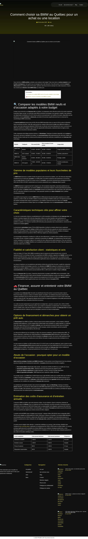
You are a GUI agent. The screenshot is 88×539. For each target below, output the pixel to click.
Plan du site (43, 482)
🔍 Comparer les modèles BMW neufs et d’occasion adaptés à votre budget (42, 94)
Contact (81, 4)
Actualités (28, 469)
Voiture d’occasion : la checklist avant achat (75, 468)
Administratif (29, 472)
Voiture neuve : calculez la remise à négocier (75, 493)
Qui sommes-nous (44, 472)
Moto (27, 477)
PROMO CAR (41, 537)
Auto (50, 22)
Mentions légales (44, 480)
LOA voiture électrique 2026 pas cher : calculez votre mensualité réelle (75, 512)
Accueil (60, 4)
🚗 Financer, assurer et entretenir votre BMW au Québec (38, 96)
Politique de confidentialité (46, 485)
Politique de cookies (45, 488)
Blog (76, 4)
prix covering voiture (25, 426)
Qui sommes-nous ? (68, 4)
